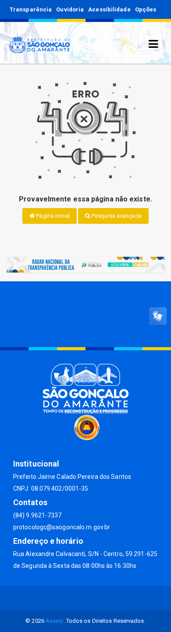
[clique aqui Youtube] (96, 598)
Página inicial (52, 215)
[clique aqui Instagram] (117, 598)
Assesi (55, 621)
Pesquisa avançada (116, 215)
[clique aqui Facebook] (75, 598)
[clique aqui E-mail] (54, 598)
